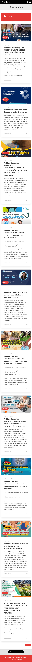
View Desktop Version (17, 652)
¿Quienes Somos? (9, 657)
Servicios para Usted (21, 657)
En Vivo (5, 37)
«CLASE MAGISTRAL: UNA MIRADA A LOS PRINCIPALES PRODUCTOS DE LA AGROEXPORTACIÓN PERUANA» (15, 608)
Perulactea (7, 2)
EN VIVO (5, 282)
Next (27, 645)
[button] (30, 2)
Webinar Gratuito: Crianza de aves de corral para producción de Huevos (16, 545)
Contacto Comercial (16, 659)
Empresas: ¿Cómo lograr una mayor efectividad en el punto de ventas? (15, 294)
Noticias (5, 153)
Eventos (5, 99)
